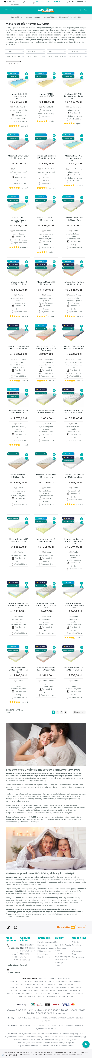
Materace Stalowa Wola (47, 996)
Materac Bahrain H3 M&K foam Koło (73, 219)
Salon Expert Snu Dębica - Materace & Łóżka (28, 987)
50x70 (47, 1026)
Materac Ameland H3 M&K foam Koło (46, 476)
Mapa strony (42, 954)
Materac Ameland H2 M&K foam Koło (18, 476)
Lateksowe (39, 1010)
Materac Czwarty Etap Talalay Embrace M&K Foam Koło (46, 348)
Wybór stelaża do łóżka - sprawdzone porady (23, 1037)
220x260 (79, 1018)
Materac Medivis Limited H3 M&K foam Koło (19, 670)
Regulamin (42, 945)
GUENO (19, 1010)
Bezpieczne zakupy (45, 948)
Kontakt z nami (43, 957)
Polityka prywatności (46, 942)
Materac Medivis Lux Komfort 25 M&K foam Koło (18, 605)
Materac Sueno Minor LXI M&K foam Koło (74, 476)
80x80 (61, 1026)
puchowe (69, 1026)
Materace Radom (66, 996)
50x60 (34, 1026)
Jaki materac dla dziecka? (47, 1034)
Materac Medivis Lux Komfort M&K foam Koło (73, 541)
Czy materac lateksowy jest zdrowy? (33, 1046)
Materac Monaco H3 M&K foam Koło (46, 540)
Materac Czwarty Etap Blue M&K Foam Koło (73, 347)
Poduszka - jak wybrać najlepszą (30, 1043)
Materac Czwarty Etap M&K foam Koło (73, 283)
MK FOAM (28, 1010)
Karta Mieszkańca (62, 959)
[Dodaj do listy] (26, 77)
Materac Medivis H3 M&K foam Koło (46, 283)
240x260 (46, 1021)
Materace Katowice (67, 984)
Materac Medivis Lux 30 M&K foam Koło (73, 412)
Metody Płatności (27, 948)
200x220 (62, 1018)
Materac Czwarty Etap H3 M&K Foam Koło (18, 347)
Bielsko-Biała (53, 987)
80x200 (48, 1010)
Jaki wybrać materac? (27, 1034)
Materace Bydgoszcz (27, 996)
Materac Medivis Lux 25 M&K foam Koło (46, 412)
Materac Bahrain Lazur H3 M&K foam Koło (46, 157)
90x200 (56, 1010)
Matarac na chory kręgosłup (71, 1034)
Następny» (79, 712)
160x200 (30, 1013)
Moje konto (25, 954)
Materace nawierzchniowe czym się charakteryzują (65, 1037)
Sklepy (74, 954)
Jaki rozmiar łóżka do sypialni (62, 1046)
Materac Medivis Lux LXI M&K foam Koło (46, 669)
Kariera (75, 948)
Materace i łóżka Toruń (42, 990)
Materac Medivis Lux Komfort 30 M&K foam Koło (46, 605)
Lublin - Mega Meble (71, 990)
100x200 (64, 1010)
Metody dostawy (27, 945)
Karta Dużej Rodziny (63, 945)
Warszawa (57, 990)
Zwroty (23, 957)
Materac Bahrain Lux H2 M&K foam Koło (73, 669)
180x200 (39, 1013)
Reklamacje (25, 960)
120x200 (73, 1010)
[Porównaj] (26, 73)
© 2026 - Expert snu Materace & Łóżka (19, 1052)
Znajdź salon (14, 972)
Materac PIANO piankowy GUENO (46, 95)
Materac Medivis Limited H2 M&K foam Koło (74, 605)
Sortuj (14, 64)
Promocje (59, 962)
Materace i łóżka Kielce (25, 984)
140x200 (82, 1010)
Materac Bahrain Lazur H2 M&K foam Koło (18, 157)
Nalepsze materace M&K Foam (27, 1040)
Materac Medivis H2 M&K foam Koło (18, 283)
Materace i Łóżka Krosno (47, 984)
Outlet (57, 965)
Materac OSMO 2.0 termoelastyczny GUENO (18, 96)
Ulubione (79, 10)
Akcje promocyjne (62, 956)
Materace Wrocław (34, 993)
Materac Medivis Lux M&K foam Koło (18, 412)
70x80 (54, 1026)
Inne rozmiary (59, 1013)
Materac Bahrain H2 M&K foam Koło (46, 219)
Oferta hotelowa (79, 957)
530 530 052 (81, 2)
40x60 (28, 1026)
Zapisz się (81, 927)
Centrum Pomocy (27, 951)
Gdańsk (63, 987)
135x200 (19, 1018)
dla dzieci (52, 1029)
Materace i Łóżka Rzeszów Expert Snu (55, 978)
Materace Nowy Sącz (75, 993)
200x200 (48, 1013)
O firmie (75, 942)
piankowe (79, 1026)
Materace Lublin (74, 987)
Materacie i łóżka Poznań (21, 990)
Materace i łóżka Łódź (16, 993)
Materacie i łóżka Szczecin (54, 993)
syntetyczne (41, 1029)
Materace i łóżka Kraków (71, 981)
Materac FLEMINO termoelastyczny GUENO (73, 158)
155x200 (36, 1018)
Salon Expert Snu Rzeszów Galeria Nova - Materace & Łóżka (35, 981)
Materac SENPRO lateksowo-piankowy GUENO (73, 96)
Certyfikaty (76, 945)
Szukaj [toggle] (12, 10)
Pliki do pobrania (44, 951)
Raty (57, 942)
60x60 (41, 1026)
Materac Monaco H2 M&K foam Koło (18, 540)
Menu (6, 10)
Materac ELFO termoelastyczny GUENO (18, 220)
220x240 (70, 1018)
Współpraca (77, 951)
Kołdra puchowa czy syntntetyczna (59, 1043)
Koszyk (85, 10)
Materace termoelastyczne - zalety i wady (59, 1040)
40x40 (21, 1026)
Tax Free (58, 953)
